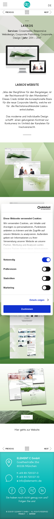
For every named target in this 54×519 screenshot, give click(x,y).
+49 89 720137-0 (28, 473)
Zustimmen (27, 309)
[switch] (46, 269)
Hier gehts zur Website (27, 430)
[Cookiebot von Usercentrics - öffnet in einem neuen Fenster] (38, 208)
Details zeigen (37, 300)
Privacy (21, 514)
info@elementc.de (30, 481)
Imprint (32, 514)
